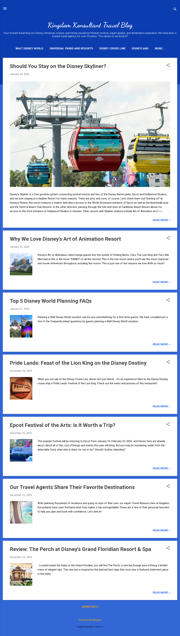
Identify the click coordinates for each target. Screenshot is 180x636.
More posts (90, 606)
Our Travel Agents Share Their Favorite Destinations (72, 487)
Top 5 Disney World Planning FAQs (51, 301)
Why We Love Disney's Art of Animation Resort (65, 239)
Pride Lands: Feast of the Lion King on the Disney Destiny (78, 363)
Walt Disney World (29, 48)
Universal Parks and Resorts (71, 48)
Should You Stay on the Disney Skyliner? (58, 66)
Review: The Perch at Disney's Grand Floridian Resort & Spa (80, 549)
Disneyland (140, 48)
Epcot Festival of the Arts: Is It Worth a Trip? (62, 425)
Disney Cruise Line (112, 48)
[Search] (175, 9)
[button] (168, 65)
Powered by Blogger (90, 619)
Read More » (161, 220)
